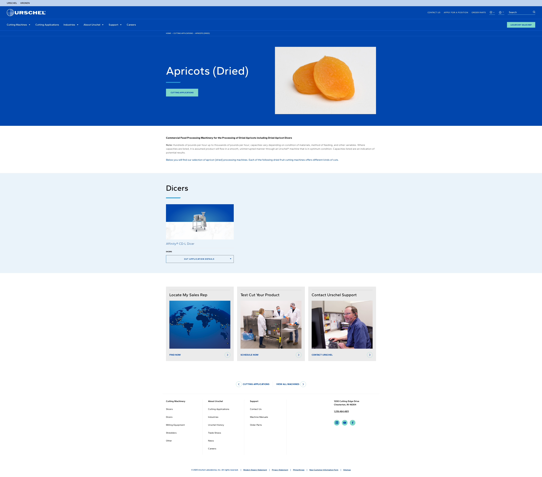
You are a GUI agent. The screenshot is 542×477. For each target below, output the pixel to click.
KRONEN (25, 3)
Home (168, 33)
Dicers (169, 417)
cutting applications (256, 384)
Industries (69, 24)
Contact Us (434, 12)
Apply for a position (456, 12)
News (211, 440)
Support (113, 24)
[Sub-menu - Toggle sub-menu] (29, 25)
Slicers (169, 409)
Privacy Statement (280, 470)
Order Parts (479, 12)
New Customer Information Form (323, 470)
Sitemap (347, 470)
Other (169, 440)
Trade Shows (214, 432)
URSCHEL (12, 3)
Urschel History (216, 425)
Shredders (171, 432)
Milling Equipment (175, 425)
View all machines (287, 384)
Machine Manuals (259, 417)
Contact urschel (322, 354)
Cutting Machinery (175, 401)
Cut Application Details (199, 259)
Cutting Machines (17, 24)
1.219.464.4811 (341, 411)
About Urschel (92, 24)
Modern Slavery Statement (255, 470)
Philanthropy (298, 470)
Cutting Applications (47, 24)
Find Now (175, 354)
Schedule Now (249, 354)
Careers (131, 24)
